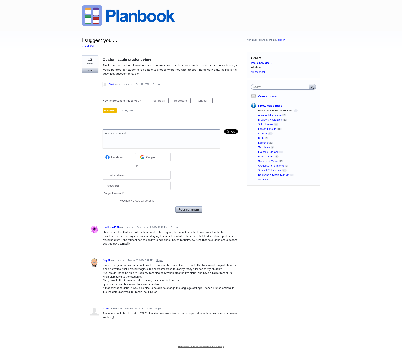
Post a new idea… (261, 62)
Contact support (270, 96)
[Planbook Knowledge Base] (128, 15)
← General (88, 45)
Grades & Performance (271, 165)
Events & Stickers (268, 152)
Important (182, 101)
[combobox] (281, 86)
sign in (281, 39)
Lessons (263, 142)
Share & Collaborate (269, 170)
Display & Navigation (270, 119)
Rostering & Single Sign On (273, 175)
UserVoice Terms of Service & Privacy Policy (201, 346)
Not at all (161, 101)
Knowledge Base (270, 105)
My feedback (258, 72)
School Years (265, 124)
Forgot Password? (114, 193)
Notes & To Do (266, 156)
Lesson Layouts (267, 129)
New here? (137, 200)
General (256, 58)
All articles (264, 179)
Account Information (269, 115)
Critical (205, 101)
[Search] (312, 86)
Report (174, 227)
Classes (262, 133)
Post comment (189, 209)
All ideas (256, 67)
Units (261, 138)
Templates (264, 147)
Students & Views (268, 161)
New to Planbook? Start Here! (275, 110)
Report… (157, 84)
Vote (90, 70)
